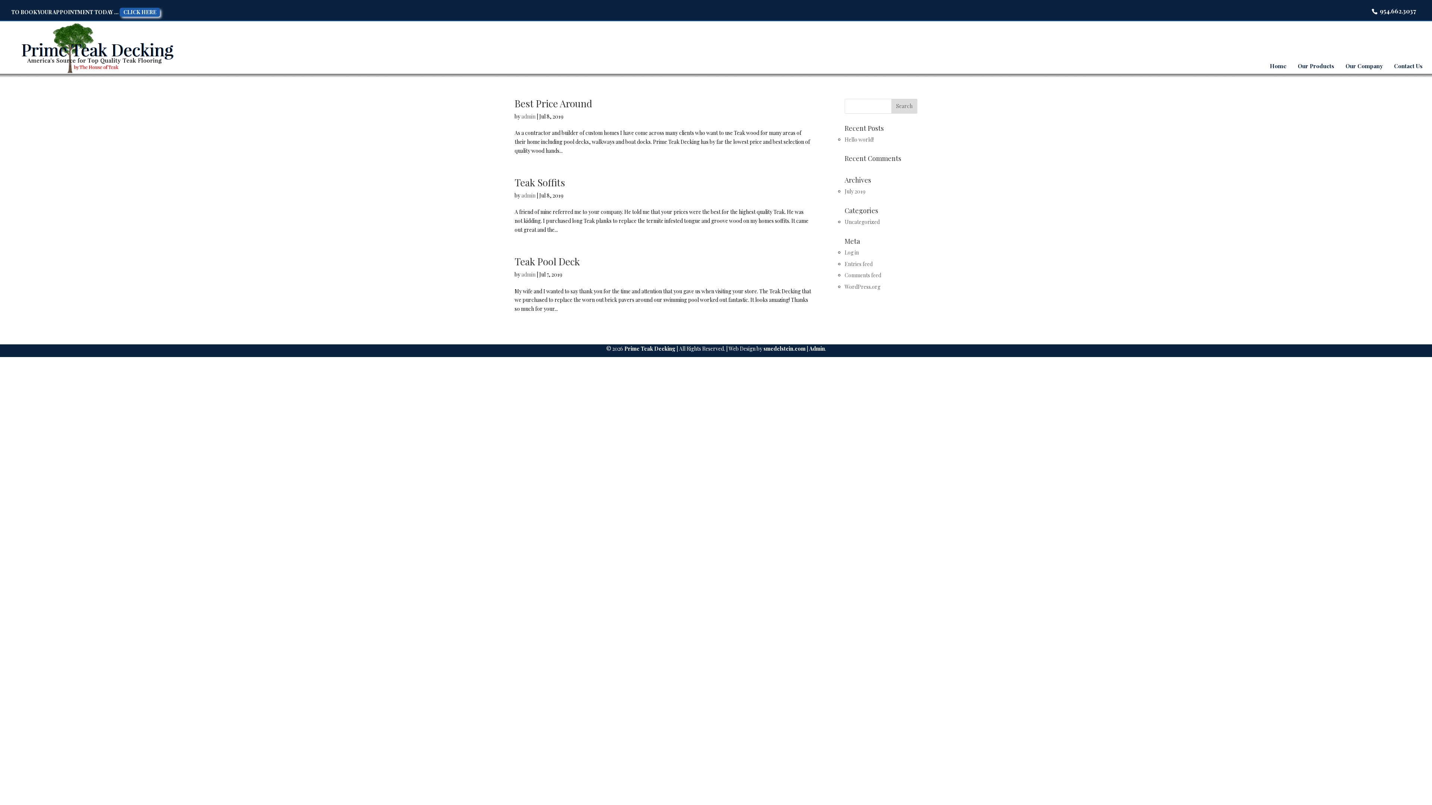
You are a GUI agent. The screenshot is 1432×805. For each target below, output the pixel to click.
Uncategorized (862, 221)
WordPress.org (862, 286)
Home (1278, 66)
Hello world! (859, 139)
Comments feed (863, 275)
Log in (852, 252)
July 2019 (855, 191)
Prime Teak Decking (649, 348)
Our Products (1316, 66)
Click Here (139, 12)
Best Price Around (553, 103)
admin (528, 116)
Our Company (1364, 66)
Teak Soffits (540, 182)
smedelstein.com (784, 348)
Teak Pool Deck (547, 261)
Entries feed (859, 264)
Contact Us (1408, 66)
